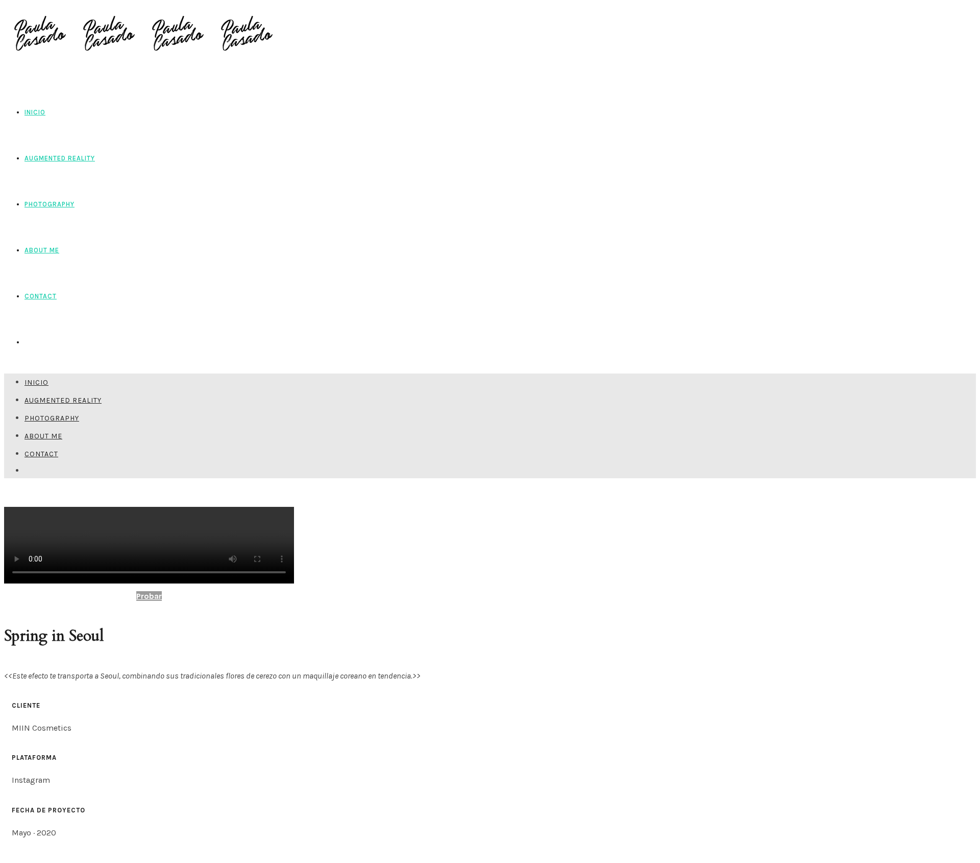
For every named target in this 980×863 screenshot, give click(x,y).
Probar (149, 596)
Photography (49, 204)
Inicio (34, 112)
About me (41, 250)
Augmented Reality (59, 158)
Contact (40, 296)
